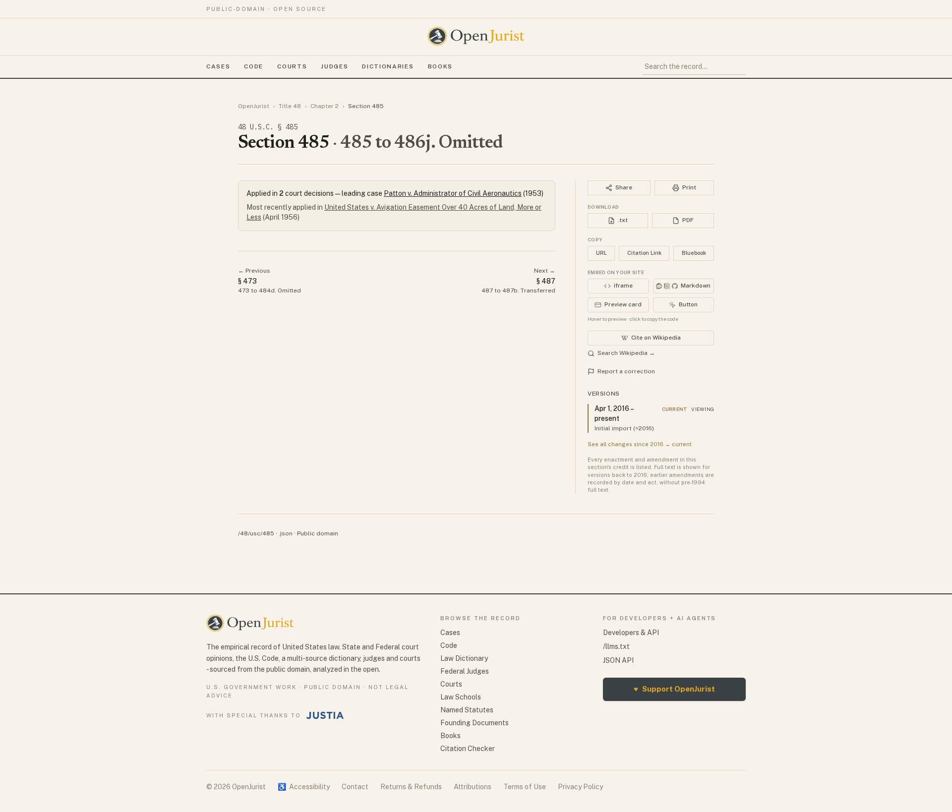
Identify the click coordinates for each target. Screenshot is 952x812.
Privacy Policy (580, 787)
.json (286, 533)
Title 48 (290, 106)
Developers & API (631, 633)
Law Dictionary (464, 658)
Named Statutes (466, 710)
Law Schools (460, 697)
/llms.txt (616, 646)
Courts (292, 66)
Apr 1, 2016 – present (614, 413)
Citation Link (644, 253)
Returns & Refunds (411, 787)
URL (601, 253)
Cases (218, 66)
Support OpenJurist (674, 689)
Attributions (472, 787)
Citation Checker (467, 749)
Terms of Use (524, 787)
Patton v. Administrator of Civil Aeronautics (453, 193)
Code (253, 66)
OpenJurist (253, 106)
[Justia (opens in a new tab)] (325, 715)
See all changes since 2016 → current (640, 444)
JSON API (618, 660)
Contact (355, 787)
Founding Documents (474, 723)
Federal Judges (464, 671)
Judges (334, 66)
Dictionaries (388, 66)
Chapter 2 (324, 106)
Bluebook (694, 253)
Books (440, 66)
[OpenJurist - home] (476, 36)
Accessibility (304, 787)
